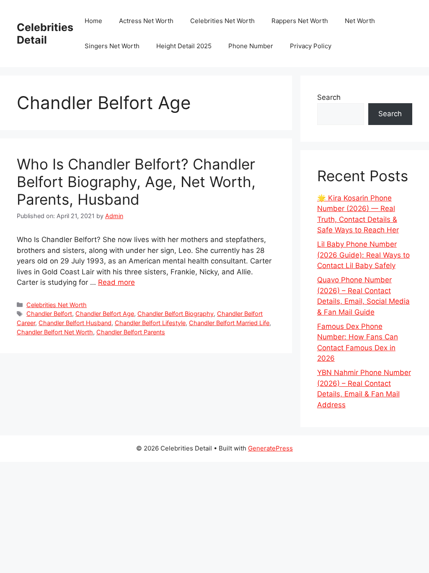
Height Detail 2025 (184, 46)
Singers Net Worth (112, 46)
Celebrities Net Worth (222, 21)
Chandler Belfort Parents (130, 332)
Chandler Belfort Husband (75, 322)
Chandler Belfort (49, 313)
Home (93, 21)
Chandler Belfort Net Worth (55, 332)
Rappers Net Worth (299, 21)
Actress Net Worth (146, 21)
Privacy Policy (310, 46)
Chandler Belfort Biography (175, 313)
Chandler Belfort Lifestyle (150, 322)
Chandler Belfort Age (104, 313)
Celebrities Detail (45, 33)
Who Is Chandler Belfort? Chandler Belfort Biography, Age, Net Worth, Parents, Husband (136, 181)
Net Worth (360, 21)
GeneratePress (270, 448)
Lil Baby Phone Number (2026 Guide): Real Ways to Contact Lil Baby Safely (363, 255)
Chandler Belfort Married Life (229, 322)
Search (329, 97)
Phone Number (250, 46)
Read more (116, 282)
